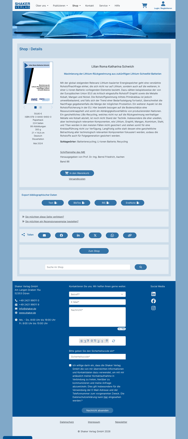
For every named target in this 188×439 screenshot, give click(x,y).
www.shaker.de (27, 312)
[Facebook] (153, 301)
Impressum (94, 422)
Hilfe (118, 5)
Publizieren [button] (59, 5)
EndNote (131, 202)
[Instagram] (153, 308)
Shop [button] (77, 5)
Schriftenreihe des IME (72, 152)
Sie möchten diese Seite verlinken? (44, 216)
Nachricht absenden (97, 410)
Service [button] (103, 5)
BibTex (77, 202)
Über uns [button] (41, 5)
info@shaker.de (27, 308)
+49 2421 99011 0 (29, 300)
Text (50, 202)
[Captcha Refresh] (113, 341)
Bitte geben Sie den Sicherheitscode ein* (91, 350)
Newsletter (121, 422)
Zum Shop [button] (94, 250)
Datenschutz (67, 422)
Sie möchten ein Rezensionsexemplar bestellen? (51, 221)
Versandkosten (77, 178)
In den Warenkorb (79, 173)
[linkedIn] (153, 293)
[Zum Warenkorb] (144, 5)
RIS (103, 202)
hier (106, 397)
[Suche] (141, 267)
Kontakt (90, 5)
